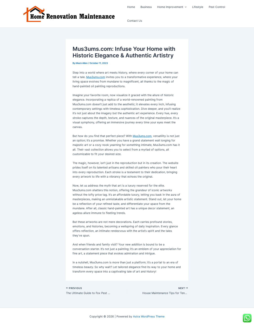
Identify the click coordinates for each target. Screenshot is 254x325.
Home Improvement (170, 7)
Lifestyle (197, 7)
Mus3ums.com (95, 77)
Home (131, 7)
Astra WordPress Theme (148, 316)
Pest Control (217, 7)
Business (146, 7)
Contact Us (134, 20)
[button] (185, 7)
